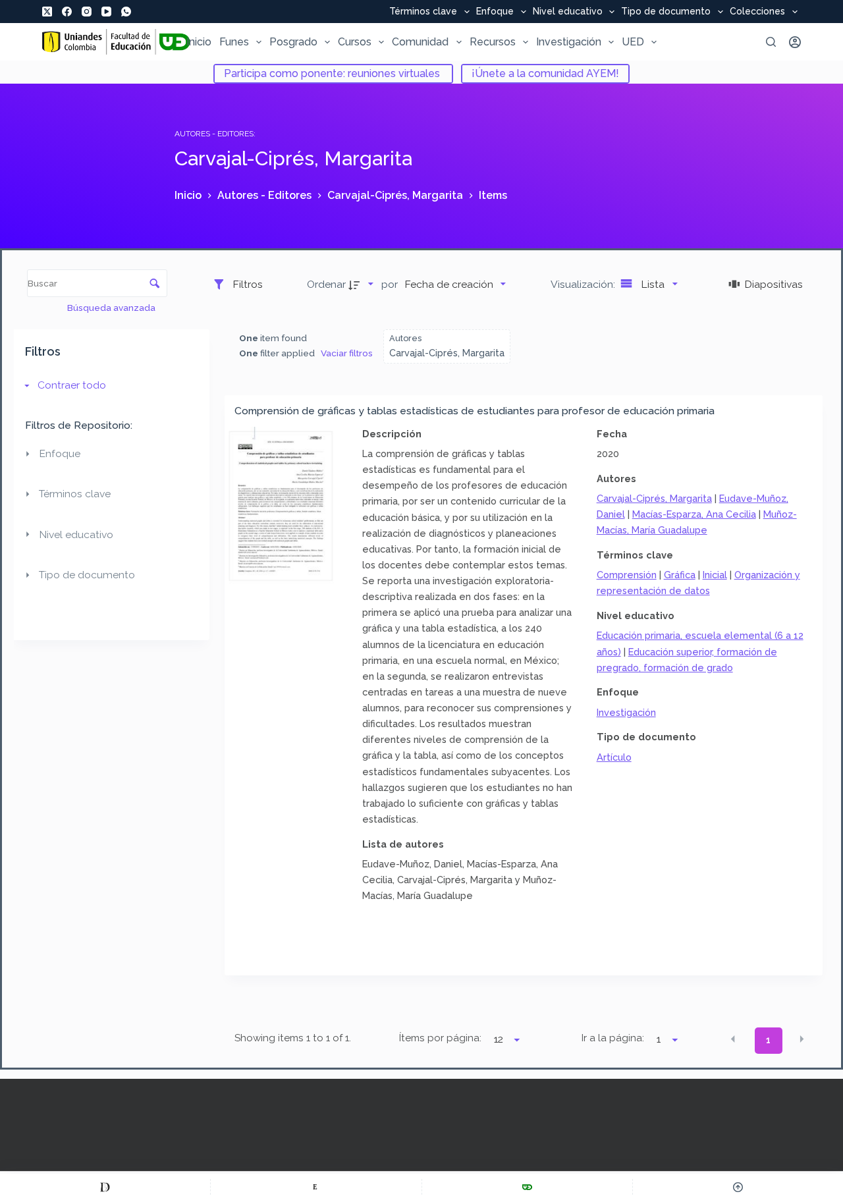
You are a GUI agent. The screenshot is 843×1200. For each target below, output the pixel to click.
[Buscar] (771, 42)
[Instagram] (87, 11)
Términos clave (423, 11)
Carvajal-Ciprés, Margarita (654, 498)
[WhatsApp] (126, 11)
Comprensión (627, 574)
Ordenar (326, 284)
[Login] (795, 42)
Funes (234, 42)
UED (633, 42)
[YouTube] (106, 11)
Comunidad (420, 42)
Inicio (198, 42)
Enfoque (495, 11)
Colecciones (757, 11)
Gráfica (679, 574)
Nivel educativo (568, 11)
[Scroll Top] (738, 1186)
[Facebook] (67, 11)
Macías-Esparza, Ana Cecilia (694, 514)
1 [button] (768, 1040)
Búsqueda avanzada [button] (112, 307)
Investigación (568, 42)
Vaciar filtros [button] (347, 353)
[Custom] (105, 1186)
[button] (733, 1039)
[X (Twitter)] (47, 11)
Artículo (614, 757)
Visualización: (584, 284)
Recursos (493, 42)
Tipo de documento (666, 11)
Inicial (715, 574)
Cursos (354, 42)
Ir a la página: (613, 1038)
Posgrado (293, 42)
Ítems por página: (440, 1038)
